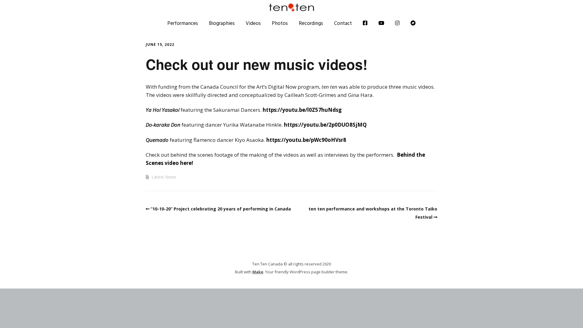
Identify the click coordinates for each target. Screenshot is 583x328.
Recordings (311, 23)
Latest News (164, 177)
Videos (253, 23)
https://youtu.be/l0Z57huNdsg (302, 109)
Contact (343, 23)
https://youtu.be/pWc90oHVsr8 (306, 139)
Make (257, 272)
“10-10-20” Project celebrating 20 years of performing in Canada (221, 209)
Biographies (222, 23)
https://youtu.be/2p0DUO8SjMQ (325, 124)
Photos (280, 23)
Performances (182, 23)
